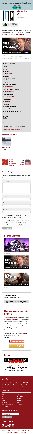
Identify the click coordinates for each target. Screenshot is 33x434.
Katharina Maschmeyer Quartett (12, 163)
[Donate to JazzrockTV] (27, 59)
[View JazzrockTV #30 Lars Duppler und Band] (16, 286)
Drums (3, 398)
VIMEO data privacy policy (17, 56)
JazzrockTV (21, 430)
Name (5, 196)
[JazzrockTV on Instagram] (6, 426)
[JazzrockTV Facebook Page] (3, 426)
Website (5, 209)
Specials (19, 402)
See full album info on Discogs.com (12, 129)
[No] (31, 5)
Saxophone (20, 400)
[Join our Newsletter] (13, 426)
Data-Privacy (23, 432)
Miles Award (20, 396)
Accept (15, 7)
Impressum (9, 432)
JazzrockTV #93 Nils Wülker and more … (13, 34)
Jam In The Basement (7, 404)
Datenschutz (16, 432)
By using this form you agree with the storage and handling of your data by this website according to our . (16, 222)
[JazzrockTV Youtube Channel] (9, 426)
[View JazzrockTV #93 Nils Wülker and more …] (16, 269)
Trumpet (19, 404)
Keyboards (5, 406)
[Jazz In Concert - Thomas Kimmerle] (16, 372)
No (20, 7)
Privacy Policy (17, 224)
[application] (16, 46)
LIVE (18, 394)
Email (5, 203)
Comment (6, 181)
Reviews (19, 398)
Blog (3, 396)
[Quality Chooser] (27, 52)
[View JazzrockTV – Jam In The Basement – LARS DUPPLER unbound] (16, 252)
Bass (3, 394)
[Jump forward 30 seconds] (6, 52)
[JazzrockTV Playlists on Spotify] (16, 304)
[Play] (16, 46)
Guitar (3, 400)
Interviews (4, 402)
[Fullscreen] (29, 52)
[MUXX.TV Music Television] (16, 364)
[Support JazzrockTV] (20, 59)
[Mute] (24, 52)
